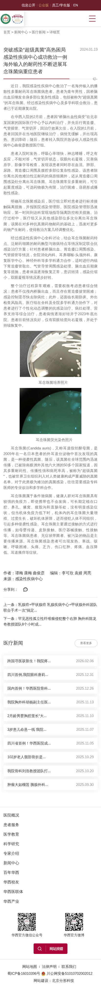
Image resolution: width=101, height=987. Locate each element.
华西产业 (11, 901)
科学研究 (11, 844)
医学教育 (11, 834)
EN (75, 5)
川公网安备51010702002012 (69, 973)
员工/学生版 (61, 5)
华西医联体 (13, 891)
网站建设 (41, 980)
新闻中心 (21, 32)
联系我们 (69, 966)
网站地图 (29, 966)
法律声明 (49, 966)
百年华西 (11, 872)
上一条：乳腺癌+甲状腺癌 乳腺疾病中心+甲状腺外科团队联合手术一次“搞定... (50, 607)
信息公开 (28, 5)
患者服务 (11, 824)
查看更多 (86, 643)
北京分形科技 (63, 980)
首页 (6, 32)
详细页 (55, 32)
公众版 (43, 5)
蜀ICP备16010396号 (23, 973)
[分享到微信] (25, 589)
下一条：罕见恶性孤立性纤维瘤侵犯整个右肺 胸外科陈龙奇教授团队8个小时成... (49, 621)
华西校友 (11, 882)
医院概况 (11, 815)
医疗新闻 (39, 32)
